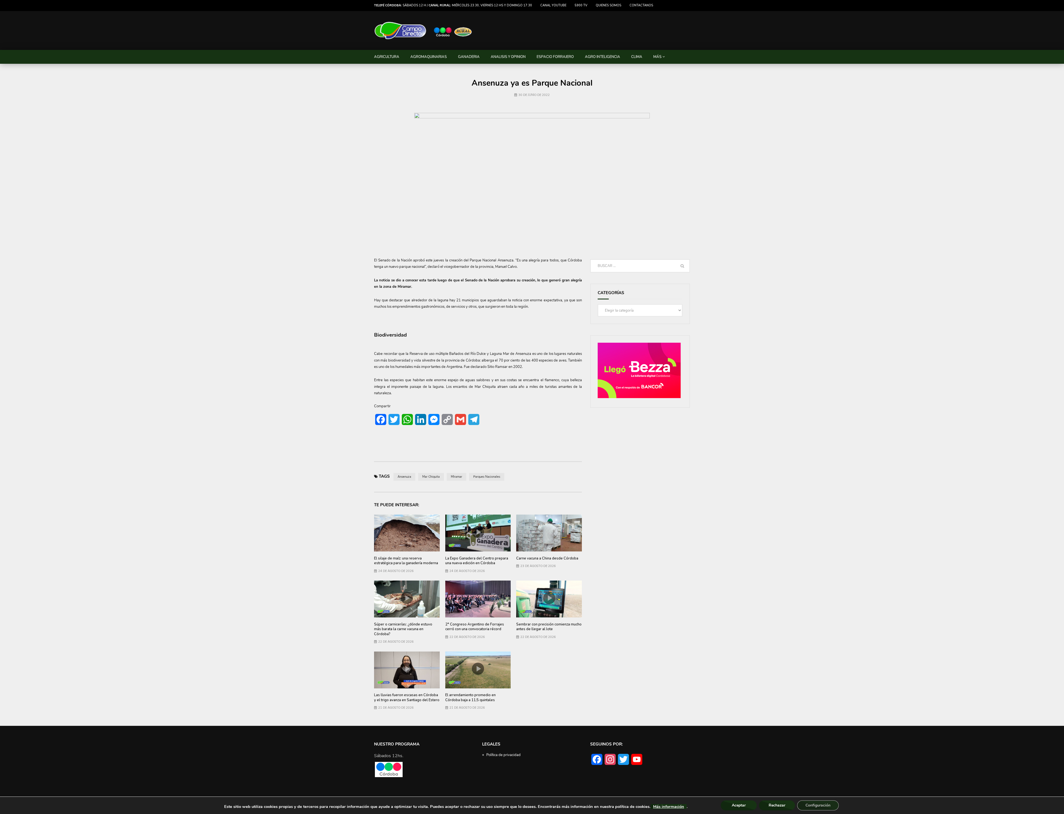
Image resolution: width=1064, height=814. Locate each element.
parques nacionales (486, 477)
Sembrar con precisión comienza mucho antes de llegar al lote (549, 627)
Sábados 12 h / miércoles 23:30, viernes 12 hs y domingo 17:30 (453, 5)
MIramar (456, 477)
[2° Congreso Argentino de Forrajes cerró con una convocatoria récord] (478, 599)
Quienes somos (608, 5)
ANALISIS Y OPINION (508, 56)
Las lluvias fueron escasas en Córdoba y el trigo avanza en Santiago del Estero (406, 698)
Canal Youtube (553, 5)
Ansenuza (404, 477)
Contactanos (641, 5)
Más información (668, 806)
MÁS (657, 56)
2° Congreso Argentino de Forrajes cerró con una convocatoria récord (474, 627)
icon (478, 532)
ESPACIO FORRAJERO (555, 56)
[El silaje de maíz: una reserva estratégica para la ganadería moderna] (407, 533)
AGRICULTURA (386, 56)
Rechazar (777, 805)
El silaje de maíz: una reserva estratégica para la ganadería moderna (406, 561)
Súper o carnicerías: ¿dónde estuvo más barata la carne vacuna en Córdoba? (403, 629)
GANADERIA (469, 56)
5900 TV (581, 5)
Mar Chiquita (431, 477)
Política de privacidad (503, 754)
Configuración (817, 805)
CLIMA (636, 56)
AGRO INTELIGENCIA (602, 56)
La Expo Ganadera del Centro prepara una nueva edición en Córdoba (476, 561)
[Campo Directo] (423, 30)
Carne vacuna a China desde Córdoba (547, 558)
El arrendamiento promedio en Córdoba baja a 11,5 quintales (470, 698)
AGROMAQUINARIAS (428, 56)
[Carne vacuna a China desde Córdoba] (549, 533)
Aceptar (739, 805)
